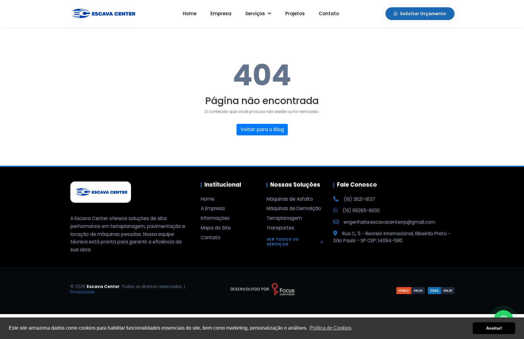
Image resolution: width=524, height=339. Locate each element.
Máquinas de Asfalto (290, 199)
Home (189, 13)
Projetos (295, 13)
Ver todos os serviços (283, 242)
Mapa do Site (216, 228)
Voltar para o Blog (262, 129)
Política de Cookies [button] (330, 328)
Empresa (220, 13)
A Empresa (213, 208)
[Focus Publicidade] (283, 289)
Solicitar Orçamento (423, 14)
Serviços (255, 13)
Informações (215, 218)
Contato (329, 13)
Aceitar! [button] (494, 328)
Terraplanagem (284, 218)
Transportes (280, 228)
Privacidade (82, 292)
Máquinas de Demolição (294, 208)
